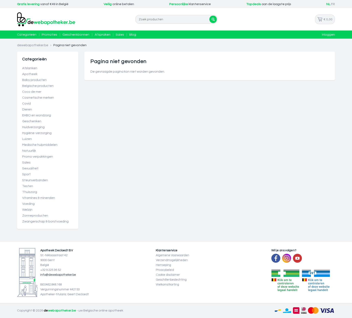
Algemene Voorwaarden (172, 255)
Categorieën (26, 34)
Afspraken (102, 34)
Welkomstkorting (167, 284)
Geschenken (31, 121)
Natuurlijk (29, 150)
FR (333, 4)
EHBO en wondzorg (36, 115)
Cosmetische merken (38, 97)
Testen (27, 186)
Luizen (27, 138)
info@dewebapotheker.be (58, 274)
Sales (120, 34)
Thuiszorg (29, 192)
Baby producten (34, 80)
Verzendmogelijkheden (172, 260)
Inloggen (328, 34)
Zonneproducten (35, 215)
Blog (132, 34)
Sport (26, 174)
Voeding (28, 203)
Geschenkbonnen (76, 34)
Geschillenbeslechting (171, 279)
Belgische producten (38, 85)
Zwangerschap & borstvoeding (45, 221)
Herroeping (163, 265)
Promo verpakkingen (37, 156)
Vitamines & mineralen (38, 197)
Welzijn (27, 209)
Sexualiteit (30, 168)
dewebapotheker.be (32, 45)
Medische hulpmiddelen (39, 144)
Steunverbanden (35, 180)
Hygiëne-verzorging (37, 133)
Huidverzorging (33, 127)
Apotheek (29, 74)
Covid (26, 103)
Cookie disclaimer (168, 274)
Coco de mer (31, 91)
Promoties (49, 34)
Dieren (27, 109)
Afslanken (29, 68)
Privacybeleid (165, 269)
